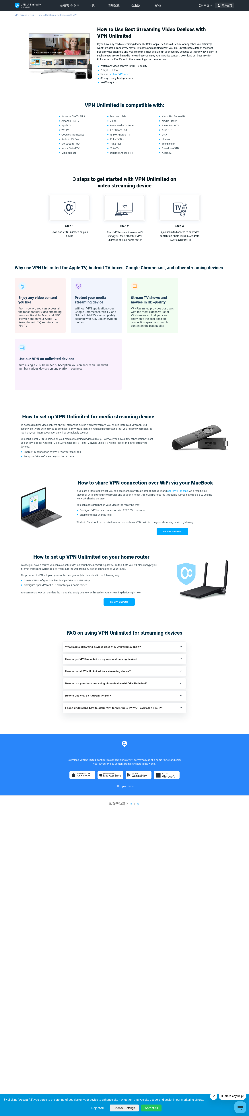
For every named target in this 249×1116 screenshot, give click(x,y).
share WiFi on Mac (177, 490)
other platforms (124, 786)
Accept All (151, 1108)
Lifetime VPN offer (119, 74)
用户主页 (227, 5)
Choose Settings (124, 1108)
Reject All (97, 1108)
